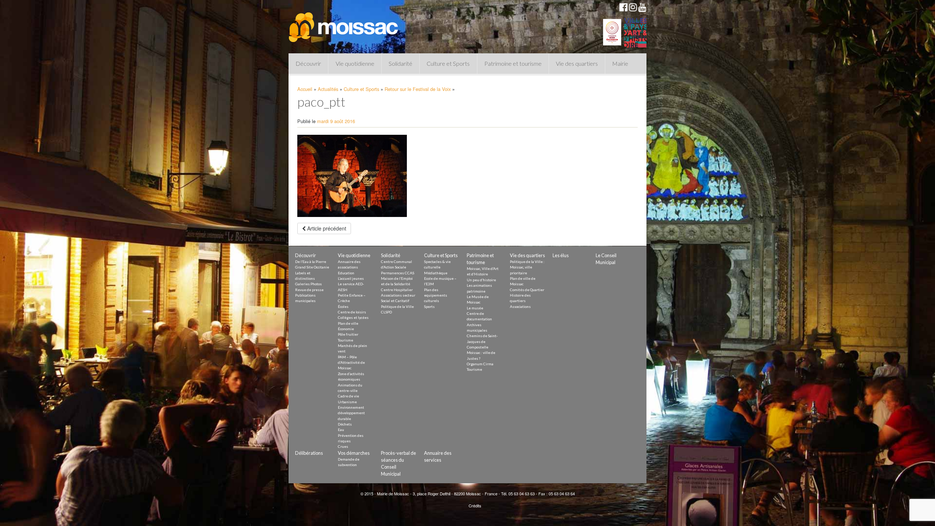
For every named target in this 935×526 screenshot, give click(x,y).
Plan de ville (348, 323)
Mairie (620, 63)
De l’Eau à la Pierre (310, 261)
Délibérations (309, 453)
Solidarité (400, 63)
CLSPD (386, 312)
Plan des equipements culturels (435, 295)
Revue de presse (309, 289)
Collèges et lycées (353, 317)
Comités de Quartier (527, 289)
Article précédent (326, 228)
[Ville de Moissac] (344, 24)
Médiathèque (435, 273)
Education (346, 273)
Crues (343, 446)
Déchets (345, 424)
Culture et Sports (448, 63)
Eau (341, 429)
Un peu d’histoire (481, 280)
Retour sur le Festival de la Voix (418, 88)
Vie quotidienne (355, 63)
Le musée (475, 308)
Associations (520, 306)
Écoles (343, 306)
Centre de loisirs (352, 312)
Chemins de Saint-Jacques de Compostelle (482, 341)
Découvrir (308, 63)
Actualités (328, 88)
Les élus (561, 255)
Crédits (475, 505)
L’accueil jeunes (351, 278)
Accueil (304, 88)
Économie (346, 329)
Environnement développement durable (351, 413)
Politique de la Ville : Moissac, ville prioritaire (527, 267)
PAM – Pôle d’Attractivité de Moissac (351, 362)
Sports (429, 306)
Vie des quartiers (577, 63)
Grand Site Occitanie (312, 267)
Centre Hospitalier (397, 289)
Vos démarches (354, 453)
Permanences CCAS (397, 273)
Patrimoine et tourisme (513, 63)
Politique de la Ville (397, 306)
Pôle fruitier (348, 334)
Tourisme (345, 340)
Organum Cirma (480, 364)
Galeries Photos (308, 284)
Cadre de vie (348, 396)
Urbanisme (347, 402)
